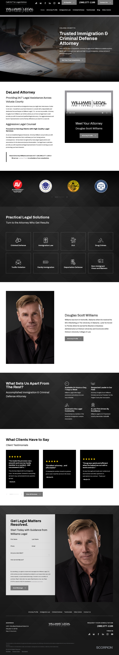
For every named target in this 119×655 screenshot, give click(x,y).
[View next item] (67, 197)
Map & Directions (11, 631)
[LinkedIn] (50, 3)
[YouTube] (59, 3)
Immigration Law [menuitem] (65, 10)
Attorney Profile (33, 612)
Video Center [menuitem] (106, 10)
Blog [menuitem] (98, 10)
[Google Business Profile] (41, 3)
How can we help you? (17, 560)
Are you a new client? (17, 553)
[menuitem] (8, 651)
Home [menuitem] (43, 10)
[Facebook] (45, 3)
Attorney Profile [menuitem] (52, 10)
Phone (13, 546)
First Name (14, 539)
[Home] (20, 10)
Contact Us (87, 612)
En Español (67, 2)
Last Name (35, 539)
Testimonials (68, 612)
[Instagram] (54, 3)
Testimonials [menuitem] (90, 10)
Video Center (78, 612)
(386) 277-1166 (87, 2)
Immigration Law (45, 612)
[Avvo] (36, 3)
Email (33, 546)
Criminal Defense (57, 612)
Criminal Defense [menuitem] (78, 10)
